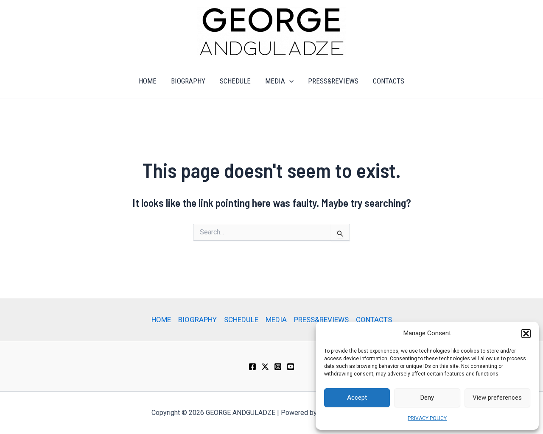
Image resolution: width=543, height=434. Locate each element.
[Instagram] (278, 366)
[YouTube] (290, 366)
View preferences (497, 397)
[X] (265, 366)
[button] (526, 333)
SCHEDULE (235, 81)
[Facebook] (252, 366)
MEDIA (275, 81)
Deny (427, 397)
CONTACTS (388, 81)
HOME (148, 81)
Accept (357, 397)
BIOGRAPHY (188, 81)
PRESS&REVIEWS (333, 81)
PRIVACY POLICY (427, 418)
